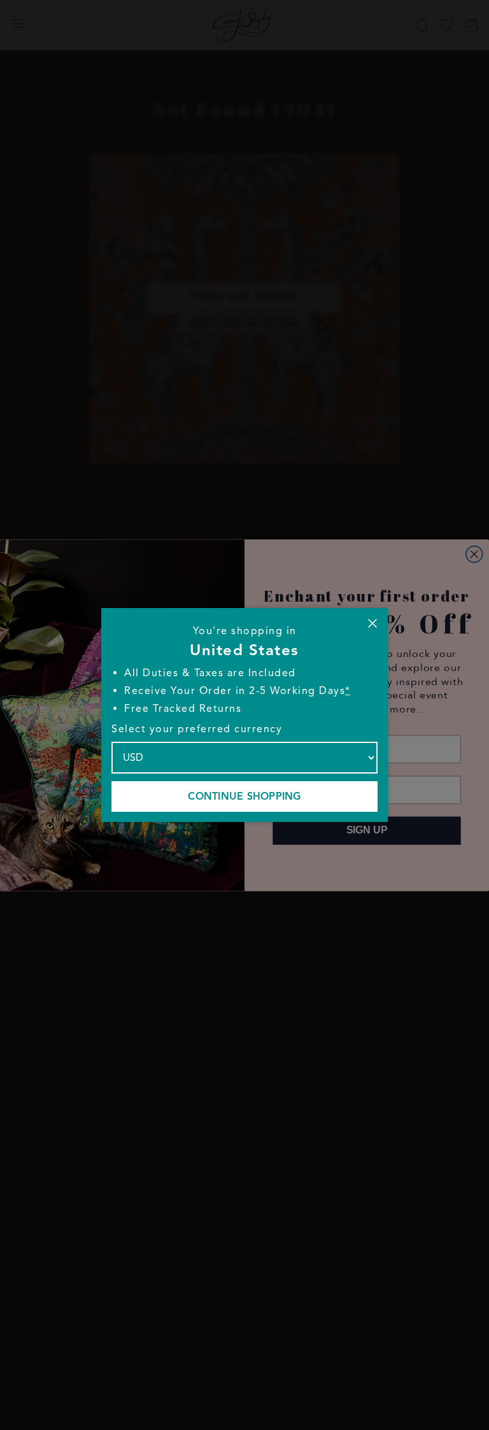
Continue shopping (244, 796)
